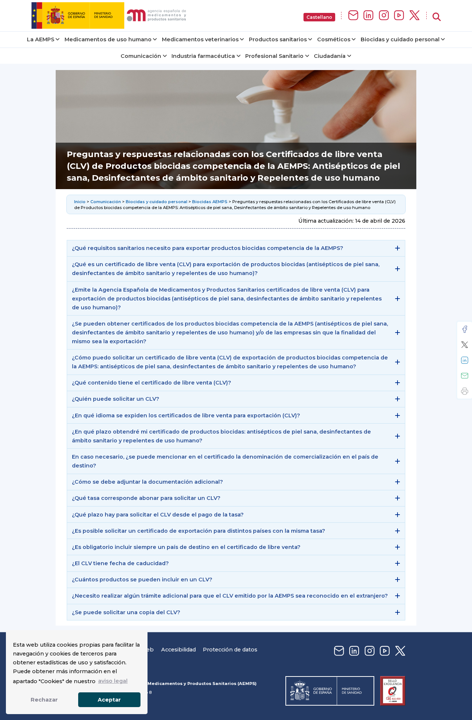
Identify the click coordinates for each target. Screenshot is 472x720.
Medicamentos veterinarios (200, 39)
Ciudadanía (330, 56)
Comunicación (141, 56)
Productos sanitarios (278, 39)
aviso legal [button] (113, 681)
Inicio (80, 201)
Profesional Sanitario (274, 56)
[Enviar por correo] (464, 375)
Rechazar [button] (44, 699)
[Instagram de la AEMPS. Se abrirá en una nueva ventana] (384, 15)
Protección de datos (230, 649)
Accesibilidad (178, 649)
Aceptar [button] (109, 699)
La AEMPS (40, 39)
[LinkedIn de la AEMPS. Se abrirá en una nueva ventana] (368, 15)
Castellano (319, 17)
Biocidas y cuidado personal (400, 39)
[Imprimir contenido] (464, 391)
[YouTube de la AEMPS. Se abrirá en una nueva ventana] (399, 15)
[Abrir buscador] (437, 17)
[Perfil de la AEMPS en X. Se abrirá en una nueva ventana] (414, 15)
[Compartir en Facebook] (464, 329)
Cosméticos (333, 39)
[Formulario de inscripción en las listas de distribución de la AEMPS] (353, 15)
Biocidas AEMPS (210, 201)
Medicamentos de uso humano (108, 39)
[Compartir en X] (464, 344)
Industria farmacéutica (203, 56)
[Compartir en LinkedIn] (464, 360)
